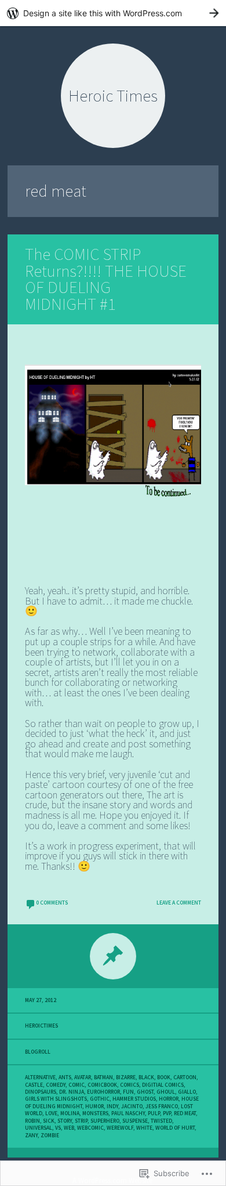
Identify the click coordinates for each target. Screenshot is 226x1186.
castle (34, 1085)
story (64, 1121)
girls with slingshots (56, 1098)
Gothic (100, 1098)
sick (48, 1121)
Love (51, 1113)
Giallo (187, 1092)
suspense (135, 1121)
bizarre (126, 1077)
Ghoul (165, 1092)
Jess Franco (161, 1106)
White (144, 1127)
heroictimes (41, 1025)
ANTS (65, 1077)
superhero (104, 1121)
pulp (154, 1113)
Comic (76, 1085)
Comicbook (102, 1085)
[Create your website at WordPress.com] (113, 13)
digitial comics (163, 1085)
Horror (168, 1098)
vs (58, 1127)
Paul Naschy (128, 1113)
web (69, 1127)
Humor (94, 1106)
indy (112, 1106)
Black (146, 1077)
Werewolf (120, 1127)
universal (38, 1127)
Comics (129, 1085)
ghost (145, 1092)
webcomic (90, 1127)
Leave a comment (178, 902)
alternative (40, 1077)
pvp (167, 1113)
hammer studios (134, 1098)
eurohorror (103, 1092)
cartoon (184, 1077)
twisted (161, 1121)
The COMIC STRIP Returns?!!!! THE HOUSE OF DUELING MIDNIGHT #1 (106, 279)
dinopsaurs (40, 1092)
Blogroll (37, 1051)
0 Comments (52, 902)
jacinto (132, 1106)
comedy (55, 1085)
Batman (103, 1077)
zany (31, 1135)
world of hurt (175, 1127)
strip (81, 1121)
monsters (95, 1113)
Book (163, 1077)
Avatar (82, 1077)
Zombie (50, 1135)
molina (69, 1113)
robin (32, 1121)
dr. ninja (71, 1092)
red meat (185, 1113)
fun (128, 1092)
